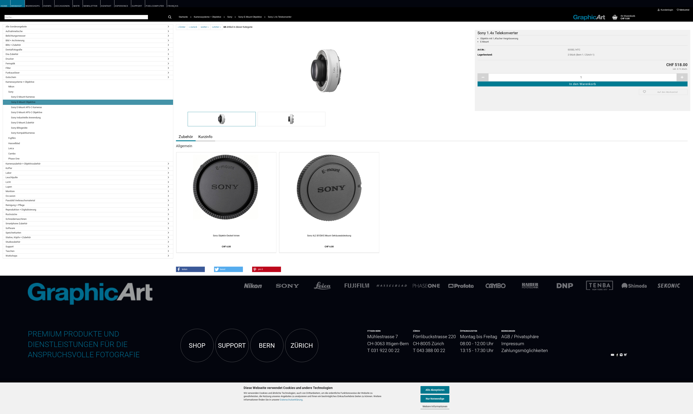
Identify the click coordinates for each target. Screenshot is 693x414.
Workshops (11, 255)
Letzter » (216, 27)
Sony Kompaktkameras (23, 133)
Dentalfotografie (14, 49)
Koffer (9, 168)
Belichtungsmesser (15, 35)
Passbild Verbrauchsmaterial (20, 200)
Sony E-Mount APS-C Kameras (26, 107)
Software (10, 228)
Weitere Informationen (434, 406)
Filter (8, 68)
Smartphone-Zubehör (16, 223)
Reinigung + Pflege (15, 205)
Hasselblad (14, 143)
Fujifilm (12, 138)
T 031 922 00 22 (383, 350)
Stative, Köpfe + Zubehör (18, 237)
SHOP (197, 345)
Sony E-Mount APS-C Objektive (26, 112)
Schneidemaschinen (16, 219)
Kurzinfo (205, 137)
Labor (8, 173)
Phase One (13, 158)
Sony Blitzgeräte (19, 127)
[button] (190, 269)
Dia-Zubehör (12, 54)
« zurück (193, 27)
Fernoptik (10, 63)
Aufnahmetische (14, 31)
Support (10, 246)
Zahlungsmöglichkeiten (524, 350)
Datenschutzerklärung (291, 399)
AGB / (507, 336)
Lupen (9, 186)
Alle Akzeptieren (435, 389)
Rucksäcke (11, 214)
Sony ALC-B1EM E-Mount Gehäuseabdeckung (329, 235)
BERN (267, 345)
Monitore (10, 191)
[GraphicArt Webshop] (587, 17)
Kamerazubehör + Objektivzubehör (23, 163)
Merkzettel (684, 10)
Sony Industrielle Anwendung (26, 117)
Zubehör (186, 137)
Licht (8, 182)
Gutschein (11, 77)
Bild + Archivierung (15, 40)
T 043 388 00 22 (429, 350)
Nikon (11, 86)
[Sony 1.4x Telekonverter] (326, 70)
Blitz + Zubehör (13, 45)
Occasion (10, 196)
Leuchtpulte (12, 177)
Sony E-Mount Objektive (23, 102)
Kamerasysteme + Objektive (20, 82)
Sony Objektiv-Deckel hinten (226, 235)
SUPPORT (232, 345)
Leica (11, 148)
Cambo (12, 153)
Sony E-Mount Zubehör (22, 122)
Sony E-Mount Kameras (23, 96)
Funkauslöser (12, 72)
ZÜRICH (302, 345)
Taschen (10, 251)
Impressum (512, 343)
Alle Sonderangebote (16, 26)
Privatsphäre (526, 336)
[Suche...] (169, 17)
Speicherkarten (13, 232)
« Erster (181, 27)
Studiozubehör (13, 242)
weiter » (205, 27)
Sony (10, 91)
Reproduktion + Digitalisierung (21, 209)
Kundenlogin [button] (666, 10)
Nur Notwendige (435, 398)
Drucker (10, 58)
